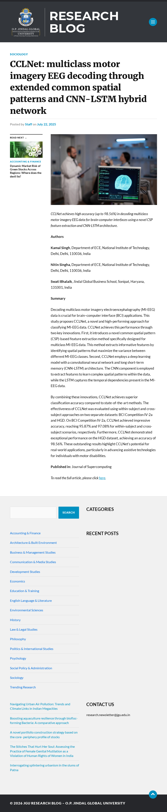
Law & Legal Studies (23, 629)
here (102, 478)
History (15, 620)
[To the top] (153, 794)
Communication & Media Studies (33, 562)
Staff (28, 124)
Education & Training (24, 591)
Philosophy (18, 639)
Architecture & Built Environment (33, 542)
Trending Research (23, 687)
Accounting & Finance (25, 533)
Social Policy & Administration (31, 668)
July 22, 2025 (46, 124)
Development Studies (25, 572)
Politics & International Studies (31, 649)
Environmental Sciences (26, 610)
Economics (17, 581)
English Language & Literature (31, 600)
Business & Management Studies (33, 552)
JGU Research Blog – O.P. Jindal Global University (74, 803)
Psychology (18, 658)
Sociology (19, 54)
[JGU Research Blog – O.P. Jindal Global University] (83, 22)
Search (69, 512)
